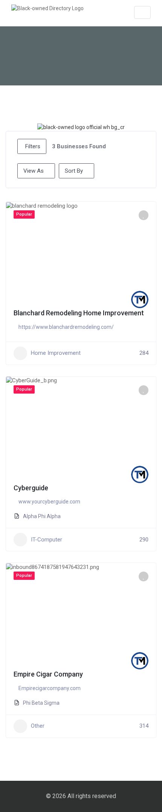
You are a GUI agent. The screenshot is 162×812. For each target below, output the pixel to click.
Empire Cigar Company (48, 674)
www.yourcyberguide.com (49, 502)
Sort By (74, 170)
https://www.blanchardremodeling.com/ (66, 327)
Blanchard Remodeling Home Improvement (79, 313)
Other (37, 725)
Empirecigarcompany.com (49, 688)
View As (33, 170)
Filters (32, 146)
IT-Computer (46, 539)
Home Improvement (56, 353)
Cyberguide (31, 488)
